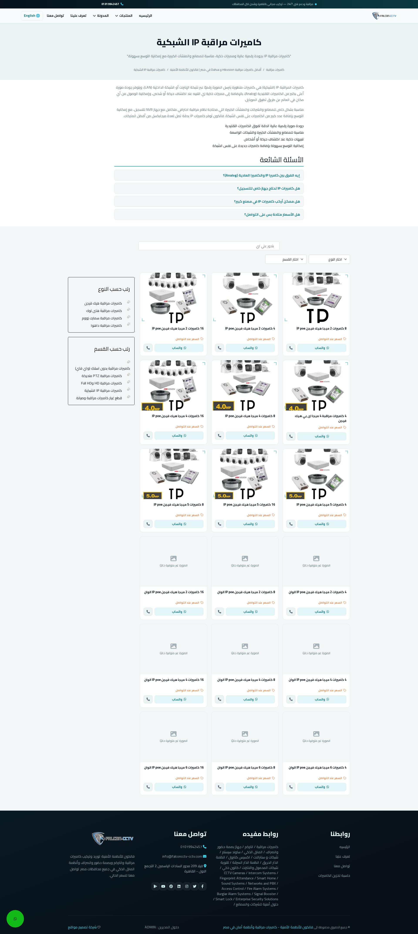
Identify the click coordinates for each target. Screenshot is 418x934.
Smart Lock (224, 899)
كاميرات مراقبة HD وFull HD (101, 383)
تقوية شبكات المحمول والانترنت (249, 865)
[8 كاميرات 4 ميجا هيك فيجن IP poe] (244, 385)
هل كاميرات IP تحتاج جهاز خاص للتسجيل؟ (268, 188)
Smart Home (266, 878)
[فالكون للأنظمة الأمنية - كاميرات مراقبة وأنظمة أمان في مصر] (384, 15)
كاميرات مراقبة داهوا (106, 325)
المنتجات (125, 15)
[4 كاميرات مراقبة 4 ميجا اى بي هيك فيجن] (316, 385)
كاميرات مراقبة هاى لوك (104, 310)
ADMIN (150, 927)
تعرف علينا (78, 15)
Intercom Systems (262, 873)
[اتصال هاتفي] (290, 348)
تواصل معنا (55, 15)
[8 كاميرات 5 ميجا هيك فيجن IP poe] (173, 474)
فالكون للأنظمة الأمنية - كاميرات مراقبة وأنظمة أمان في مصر (268, 927)
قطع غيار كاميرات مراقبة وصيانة (99, 397)
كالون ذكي (230, 867)
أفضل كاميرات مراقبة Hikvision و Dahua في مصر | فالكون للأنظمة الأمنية (215, 69)
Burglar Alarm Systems (234, 893)
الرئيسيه (145, 15)
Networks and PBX (262, 883)
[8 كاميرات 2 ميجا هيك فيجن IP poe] (316, 298)
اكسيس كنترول (239, 857)
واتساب (320, 348)
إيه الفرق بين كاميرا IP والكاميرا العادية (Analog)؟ (261, 175)
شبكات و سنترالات (265, 857)
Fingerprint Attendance (237, 878)
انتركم (249, 846)
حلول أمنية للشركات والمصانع (257, 904)
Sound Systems (233, 883)
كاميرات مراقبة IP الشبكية (149, 69)
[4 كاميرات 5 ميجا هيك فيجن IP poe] (316, 474)
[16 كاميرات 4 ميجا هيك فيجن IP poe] (173, 385)
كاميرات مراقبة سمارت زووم (102, 318)
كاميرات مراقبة (275, 69)
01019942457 (110, 4)
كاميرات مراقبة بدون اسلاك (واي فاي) (102, 368)
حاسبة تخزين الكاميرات (334, 875)
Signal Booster (265, 893)
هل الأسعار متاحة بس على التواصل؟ (272, 214)
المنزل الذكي (253, 852)
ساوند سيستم (231, 852)
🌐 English (32, 15)
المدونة (103, 15)
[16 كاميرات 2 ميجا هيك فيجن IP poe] (173, 298)
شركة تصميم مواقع (82, 927)
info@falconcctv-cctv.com (182, 856)
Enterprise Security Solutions (257, 899)
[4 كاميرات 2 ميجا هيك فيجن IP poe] (244, 298)
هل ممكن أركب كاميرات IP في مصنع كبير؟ (267, 201)
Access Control (233, 888)
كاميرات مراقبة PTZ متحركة (102, 375)
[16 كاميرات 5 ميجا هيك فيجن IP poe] (244, 474)
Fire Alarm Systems (261, 888)
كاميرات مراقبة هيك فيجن (103, 303)
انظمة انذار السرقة (245, 862)
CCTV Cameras (234, 873)
